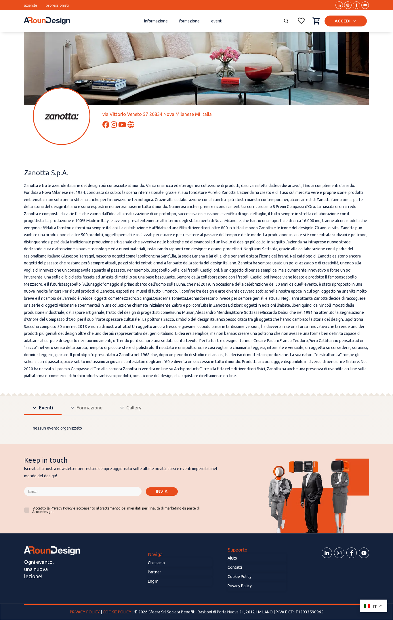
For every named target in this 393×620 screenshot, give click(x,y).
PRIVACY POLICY (85, 612)
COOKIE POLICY (117, 612)
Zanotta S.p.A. (46, 173)
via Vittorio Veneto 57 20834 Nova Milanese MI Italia (157, 114)
